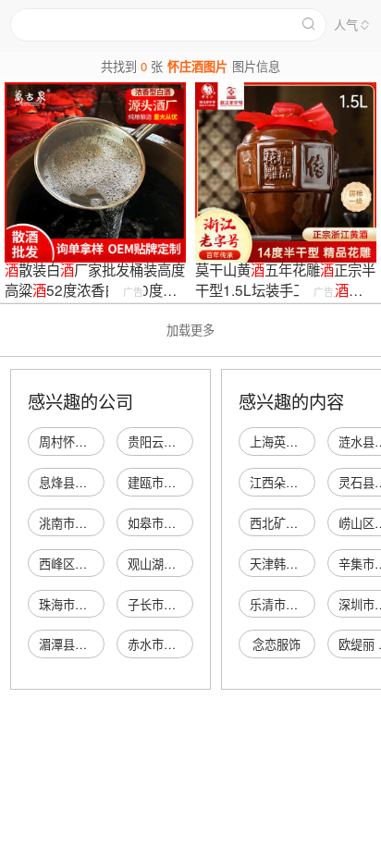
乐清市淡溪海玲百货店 (310, 604)
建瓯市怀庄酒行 (170, 482)
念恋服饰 (276, 644)
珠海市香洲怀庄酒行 (93, 604)
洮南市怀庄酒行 (81, 523)
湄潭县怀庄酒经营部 (93, 644)
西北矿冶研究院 (292, 523)
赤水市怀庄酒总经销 (182, 644)
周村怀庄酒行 (75, 441)
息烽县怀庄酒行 (81, 482)
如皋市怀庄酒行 (170, 523)
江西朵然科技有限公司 (310, 482)
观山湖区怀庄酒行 (176, 563)
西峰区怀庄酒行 (81, 563)
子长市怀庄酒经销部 (182, 604)
